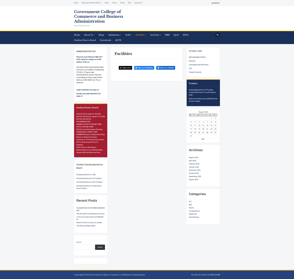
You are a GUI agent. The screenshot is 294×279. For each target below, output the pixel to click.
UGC (190, 68)
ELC (190, 201)
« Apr (203, 139)
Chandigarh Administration (198, 65)
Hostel (122, 3)
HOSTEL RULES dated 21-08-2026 (88, 114)
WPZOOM (215, 275)
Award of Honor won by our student (89, 222)
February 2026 (194, 164)
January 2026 (194, 167)
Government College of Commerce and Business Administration (98, 16)
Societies (154, 35)
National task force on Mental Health (89, 150)
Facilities (140, 35)
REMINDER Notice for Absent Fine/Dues (90, 134)
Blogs (107, 3)
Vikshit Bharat (194, 217)
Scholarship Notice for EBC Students (89, 182)
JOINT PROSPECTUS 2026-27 (87, 90)
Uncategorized (194, 211)
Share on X (127, 68)
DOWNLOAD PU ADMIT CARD (86, 132)
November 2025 (195, 170)
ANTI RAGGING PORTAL (197, 57)
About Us (88, 35)
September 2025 (195, 176)
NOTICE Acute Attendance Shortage (89, 129)
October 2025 (194, 173)
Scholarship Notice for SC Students (89, 178)
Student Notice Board (85, 40)
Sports (191, 208)
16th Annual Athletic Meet (85, 226)
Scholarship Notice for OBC (86, 175)
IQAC (176, 35)
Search (79, 242)
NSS (129, 3)
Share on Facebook (145, 68)
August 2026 (193, 157)
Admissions (114, 35)
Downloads (105, 40)
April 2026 (192, 161)
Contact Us (138, 3)
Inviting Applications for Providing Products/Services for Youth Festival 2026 (202, 92)
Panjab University (195, 72)
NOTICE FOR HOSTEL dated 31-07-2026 (90, 116)
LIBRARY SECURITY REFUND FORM (89, 124)
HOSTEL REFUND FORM (84, 127)
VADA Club (193, 214)
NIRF (167, 35)
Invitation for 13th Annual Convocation (90, 140)
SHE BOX (192, 61)
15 (211, 125)
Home (76, 3)
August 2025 (193, 179)
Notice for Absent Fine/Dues (86, 137)
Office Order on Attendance (86, 147)
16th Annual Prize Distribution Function (90, 214)
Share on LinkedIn (167, 68)
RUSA (186, 35)
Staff (127, 35)
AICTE (118, 40)
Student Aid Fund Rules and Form (88, 152)
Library (114, 3)
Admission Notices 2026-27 (92, 3)
